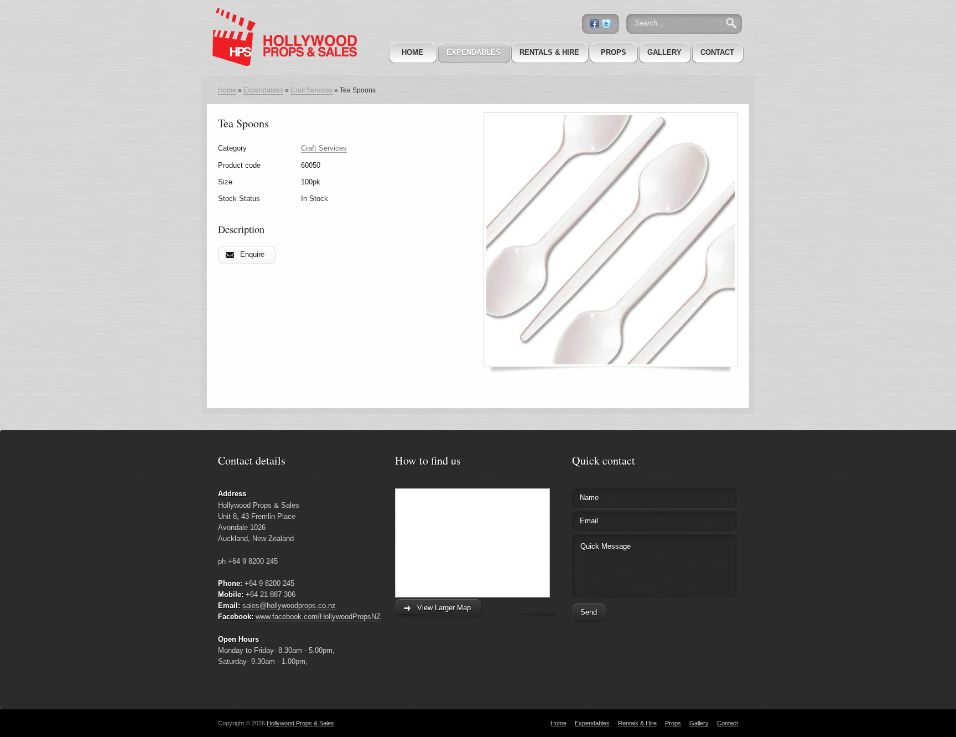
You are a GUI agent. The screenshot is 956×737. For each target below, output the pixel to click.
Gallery (664, 52)
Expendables (473, 52)
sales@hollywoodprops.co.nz (289, 605)
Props (613, 52)
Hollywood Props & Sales (300, 723)
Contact (717, 52)
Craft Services (311, 90)
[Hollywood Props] (281, 21)
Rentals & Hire (549, 52)
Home (412, 52)
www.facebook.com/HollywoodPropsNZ (318, 616)
